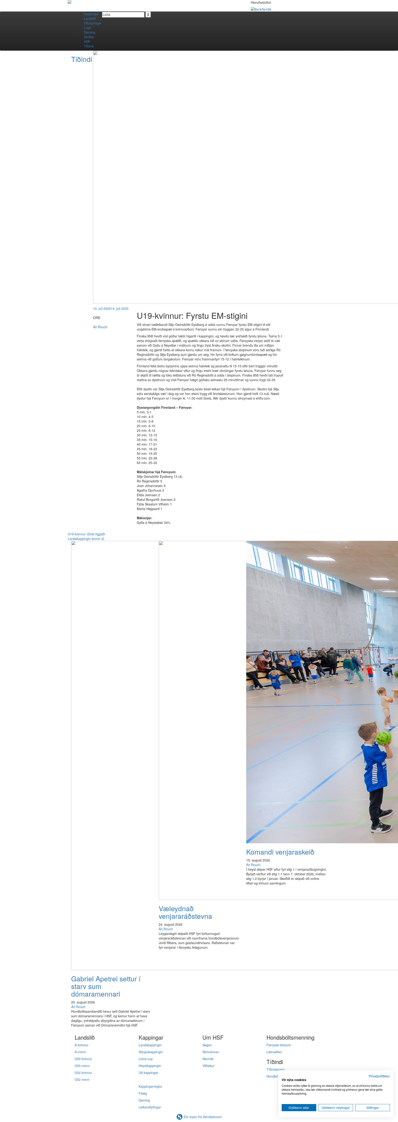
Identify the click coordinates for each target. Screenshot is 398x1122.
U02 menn (82, 1079)
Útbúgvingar (93, 23)
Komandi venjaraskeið (280, 852)
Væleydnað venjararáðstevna (185, 912)
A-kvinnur (81, 1045)
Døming (89, 32)
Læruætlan (274, 1052)
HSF (87, 41)
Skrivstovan (210, 1052)
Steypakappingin (151, 1052)
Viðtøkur (208, 1065)
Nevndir (208, 1058)
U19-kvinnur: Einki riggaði (86, 534)
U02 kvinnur (83, 1072)
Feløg (143, 1093)
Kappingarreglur (150, 1086)
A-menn (80, 1052)
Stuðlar (89, 37)
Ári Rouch (100, 327)
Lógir (87, 27)
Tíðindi (89, 46)
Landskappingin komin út (86, 538)
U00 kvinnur (83, 1058)
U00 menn (82, 1065)
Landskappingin (150, 1045)
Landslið (90, 18)
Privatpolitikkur (379, 1076)
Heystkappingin (150, 1065)
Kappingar (91, 14)
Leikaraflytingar (150, 1107)
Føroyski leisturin (278, 1045)
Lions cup (146, 1058)
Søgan (207, 1045)
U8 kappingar (148, 1072)
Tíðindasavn (275, 1069)
